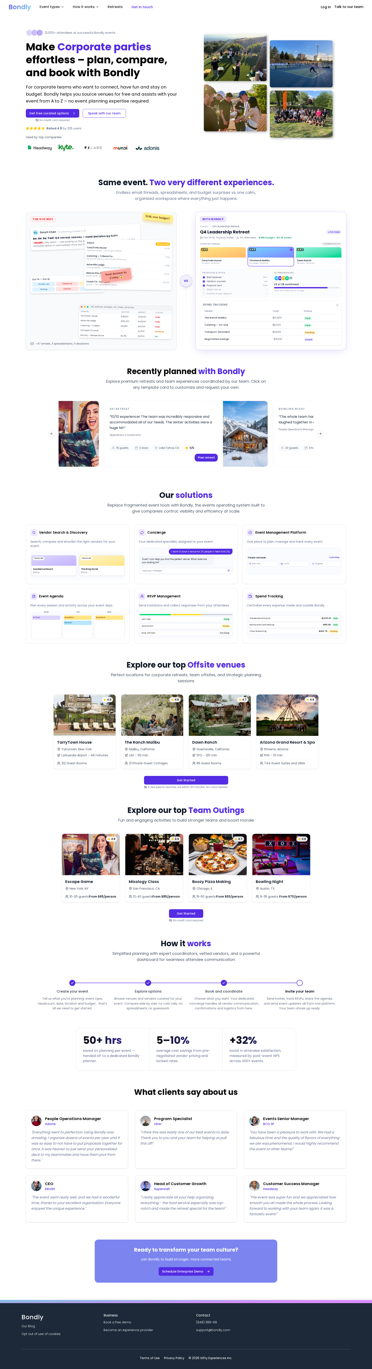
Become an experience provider (128, 1330)
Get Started (186, 780)
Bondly (20, 7)
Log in (326, 7)
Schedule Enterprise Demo (182, 1271)
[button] (186, 434)
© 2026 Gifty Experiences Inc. (210, 1358)
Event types (50, 6)
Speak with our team (104, 113)
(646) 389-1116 (206, 1322)
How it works (84, 6)
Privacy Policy (174, 1358)
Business (111, 1315)
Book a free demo (117, 1322)
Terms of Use (150, 1358)
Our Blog (28, 1326)
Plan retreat (206, 457)
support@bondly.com (213, 1330)
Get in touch (142, 7)
